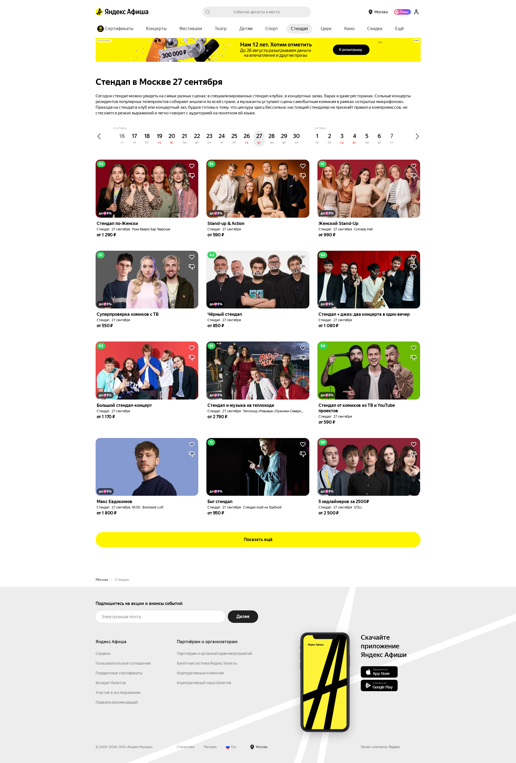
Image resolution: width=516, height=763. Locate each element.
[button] (399, 29)
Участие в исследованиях (118, 692)
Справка (103, 653)
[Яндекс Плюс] (402, 12)
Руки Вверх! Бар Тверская (151, 229)
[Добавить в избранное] (192, 166)
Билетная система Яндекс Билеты (207, 663)
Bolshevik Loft (152, 507)
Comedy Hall (363, 229)
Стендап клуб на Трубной (262, 507)
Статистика (185, 747)
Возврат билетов (111, 683)
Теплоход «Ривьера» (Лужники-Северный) (274, 411)
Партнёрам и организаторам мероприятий (214, 653)
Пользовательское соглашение (123, 663)
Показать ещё (258, 539)
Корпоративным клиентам (200, 673)
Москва (102, 580)
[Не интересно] (192, 176)
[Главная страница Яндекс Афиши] (99, 11)
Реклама (210, 747)
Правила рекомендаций (117, 702)
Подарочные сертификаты (119, 673)
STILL (358, 507)
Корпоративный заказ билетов (204, 683)
